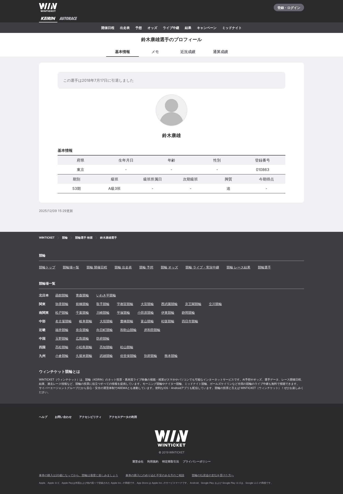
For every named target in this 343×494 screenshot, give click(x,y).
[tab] (155, 51)
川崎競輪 (102, 312)
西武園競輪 (169, 304)
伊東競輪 (167, 312)
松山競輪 (126, 347)
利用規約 (152, 461)
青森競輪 (82, 295)
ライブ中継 (171, 28)
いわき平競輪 (106, 295)
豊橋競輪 (126, 321)
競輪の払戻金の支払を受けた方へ (213, 475)
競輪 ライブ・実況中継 (202, 267)
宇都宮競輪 (125, 304)
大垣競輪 (106, 321)
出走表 (125, 28)
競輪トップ (47, 267)
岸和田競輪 (152, 330)
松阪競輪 (167, 321)
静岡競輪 (188, 312)
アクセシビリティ (90, 417)
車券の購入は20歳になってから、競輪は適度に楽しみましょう (78, 475)
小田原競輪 (145, 312)
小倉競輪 (61, 356)
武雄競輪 (106, 356)
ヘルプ (43, 417)
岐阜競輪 (85, 321)
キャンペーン (207, 28)
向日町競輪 (104, 330)
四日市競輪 (190, 321)
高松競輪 (61, 347)
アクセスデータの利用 (123, 417)
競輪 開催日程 (97, 267)
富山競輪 (147, 321)
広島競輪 (82, 338)
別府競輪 (150, 356)
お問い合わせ (63, 417)
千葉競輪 (82, 312)
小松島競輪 (84, 347)
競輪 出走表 (123, 267)
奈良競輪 (82, 330)
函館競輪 (61, 295)
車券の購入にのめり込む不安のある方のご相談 (155, 475)
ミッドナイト (232, 28)
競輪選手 (264, 267)
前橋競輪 (82, 304)
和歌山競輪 (128, 330)
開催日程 (107, 28)
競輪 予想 (146, 267)
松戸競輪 (61, 312)
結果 (188, 28)
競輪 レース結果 (238, 267)
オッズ (152, 28)
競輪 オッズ (169, 267)
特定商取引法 (170, 461)
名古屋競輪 (63, 321)
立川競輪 (215, 304)
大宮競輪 (147, 304)
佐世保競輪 (128, 356)
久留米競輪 (84, 356)
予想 (138, 28)
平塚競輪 (123, 312)
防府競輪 (102, 338)
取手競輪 (102, 304)
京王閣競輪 (193, 304)
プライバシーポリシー (197, 461)
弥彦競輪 (61, 304)
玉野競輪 (61, 338)
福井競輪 (61, 330)
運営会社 (138, 461)
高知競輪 (106, 347)
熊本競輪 (171, 356)
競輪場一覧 (71, 267)
